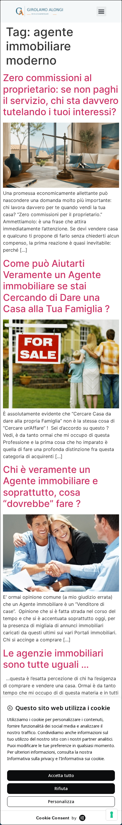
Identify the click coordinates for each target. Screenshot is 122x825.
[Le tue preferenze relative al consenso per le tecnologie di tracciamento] (111, 814)
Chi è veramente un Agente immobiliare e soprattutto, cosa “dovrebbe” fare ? (50, 486)
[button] (101, 11)
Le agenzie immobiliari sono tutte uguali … (53, 658)
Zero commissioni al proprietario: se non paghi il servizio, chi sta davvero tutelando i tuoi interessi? (60, 95)
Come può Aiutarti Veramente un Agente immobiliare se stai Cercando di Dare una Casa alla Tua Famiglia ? (56, 286)
